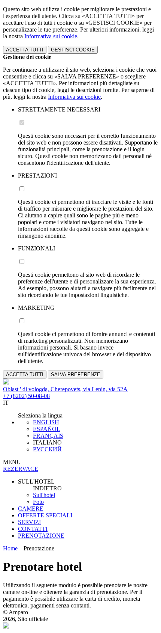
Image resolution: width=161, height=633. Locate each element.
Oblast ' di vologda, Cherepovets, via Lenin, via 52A (65, 389)
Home (11, 548)
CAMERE (30, 508)
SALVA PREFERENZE (75, 374)
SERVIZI (29, 522)
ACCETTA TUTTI (24, 50)
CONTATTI (33, 529)
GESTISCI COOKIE (73, 50)
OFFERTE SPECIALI (45, 515)
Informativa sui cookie (50, 36)
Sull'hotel (44, 495)
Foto (38, 502)
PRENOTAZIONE (41, 535)
